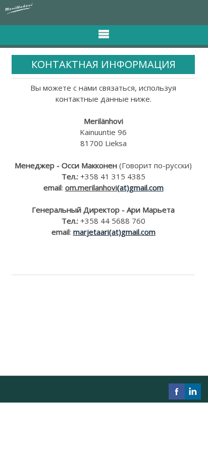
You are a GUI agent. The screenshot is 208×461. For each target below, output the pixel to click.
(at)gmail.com (140, 187)
